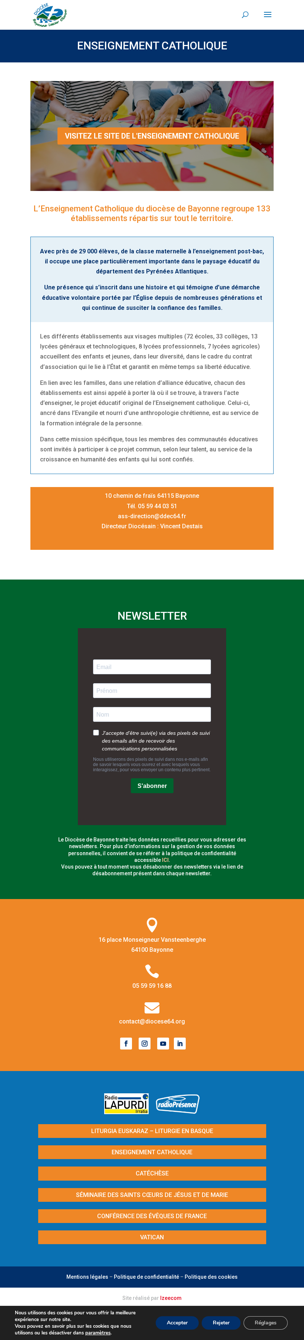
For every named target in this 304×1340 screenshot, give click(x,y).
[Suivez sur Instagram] (145, 1043)
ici (165, 860)
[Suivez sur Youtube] (163, 1043)
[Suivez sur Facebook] (126, 1043)
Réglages (266, 1322)
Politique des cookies (211, 1277)
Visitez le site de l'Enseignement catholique (152, 136)
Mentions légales (87, 1277)
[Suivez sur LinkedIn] (180, 1043)
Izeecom (171, 1298)
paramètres (97, 1333)
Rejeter (221, 1322)
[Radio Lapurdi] (129, 1112)
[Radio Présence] (178, 1112)
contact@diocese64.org (152, 1021)
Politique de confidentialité (146, 1277)
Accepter (177, 1322)
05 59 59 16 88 (152, 985)
